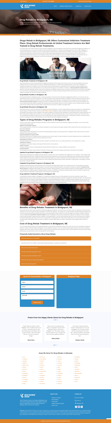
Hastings (42, 379)
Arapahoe (25, 359)
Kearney (59, 357)
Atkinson (25, 363)
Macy (58, 367)
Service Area (87, 6)
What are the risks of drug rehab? (28, 263)
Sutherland (77, 365)
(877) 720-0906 (49, 1)
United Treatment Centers (55, 421)
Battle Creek (25, 365)
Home (55, 6)
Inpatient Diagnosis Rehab (58, 403)
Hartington (42, 375)
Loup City (59, 365)
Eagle (24, 383)
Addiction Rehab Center (66, 6)
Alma (24, 357)
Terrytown (77, 369)
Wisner (76, 375)
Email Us (24, 1)
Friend (41, 363)
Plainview (59, 381)
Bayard (24, 367)
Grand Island (43, 371)
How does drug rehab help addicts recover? (31, 251)
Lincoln (59, 361)
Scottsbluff (77, 357)
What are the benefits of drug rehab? (29, 247)
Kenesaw (59, 359)
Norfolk (59, 371)
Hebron (41, 381)
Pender (59, 379)
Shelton (76, 359)
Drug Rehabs (55, 401)
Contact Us (78, 6)
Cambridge (25, 379)
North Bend (60, 373)
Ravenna (59, 383)
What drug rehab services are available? (30, 238)
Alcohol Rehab (55, 399)
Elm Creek (42, 357)
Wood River (77, 377)
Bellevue (25, 369)
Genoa (41, 367)
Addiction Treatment (56, 397)
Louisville (59, 363)
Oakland (59, 375)
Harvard (42, 377)
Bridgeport (26, 34)
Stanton (76, 361)
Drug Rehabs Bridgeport (35, 34)
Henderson (42, 383)
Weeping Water (78, 373)
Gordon (41, 369)
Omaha (59, 377)
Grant (41, 373)
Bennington (25, 373)
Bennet (24, 371)
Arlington (25, 361)
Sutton (76, 367)
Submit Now (37, 302)
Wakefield (77, 371)
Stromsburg (77, 363)
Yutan (76, 381)
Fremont (42, 361)
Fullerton (42, 365)
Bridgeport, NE (80, 403)
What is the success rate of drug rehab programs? (32, 259)
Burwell (24, 377)
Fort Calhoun (43, 359)
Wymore (77, 379)
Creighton (25, 381)
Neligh (59, 369)
